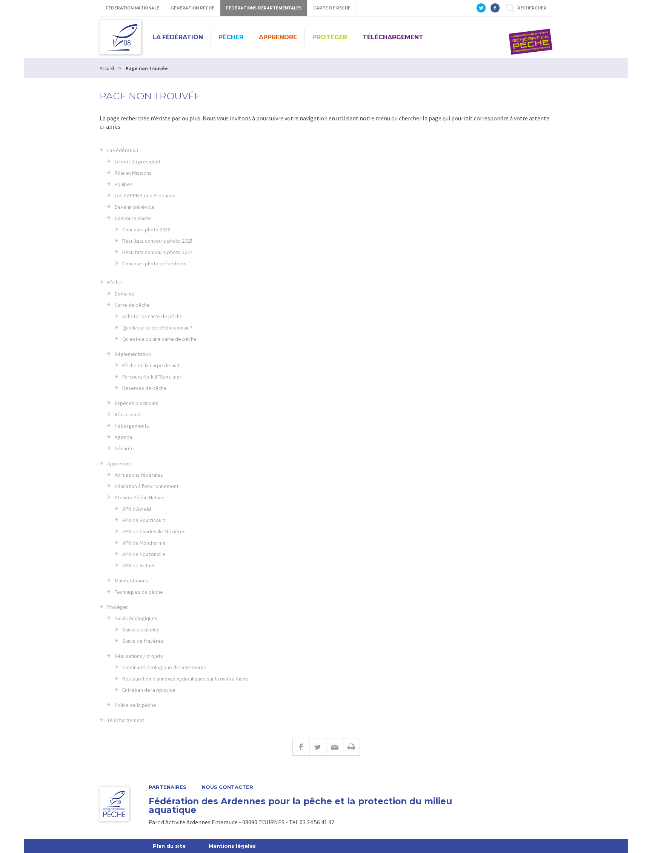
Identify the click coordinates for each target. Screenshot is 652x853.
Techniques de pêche (139, 591)
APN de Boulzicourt (143, 520)
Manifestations (131, 580)
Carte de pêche (132, 305)
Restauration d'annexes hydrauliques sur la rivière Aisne (185, 678)
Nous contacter (227, 787)
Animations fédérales (139, 474)
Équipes (124, 184)
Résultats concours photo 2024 (157, 252)
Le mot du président (137, 161)
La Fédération (177, 37)
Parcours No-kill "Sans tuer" (152, 376)
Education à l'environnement (146, 486)
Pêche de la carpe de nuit (151, 365)
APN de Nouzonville (144, 554)
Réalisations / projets (139, 656)
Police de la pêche (135, 705)
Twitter (317, 747)
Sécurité (124, 448)
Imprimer (351, 747)
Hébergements (132, 425)
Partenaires (167, 787)
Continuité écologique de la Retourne (164, 667)
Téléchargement (393, 37)
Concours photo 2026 (146, 229)
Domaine (124, 293)
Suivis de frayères (142, 640)
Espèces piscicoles (136, 403)
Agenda (123, 437)
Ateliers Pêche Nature (139, 497)
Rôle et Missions (133, 172)
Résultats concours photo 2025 (157, 240)
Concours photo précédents (154, 263)
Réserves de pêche (144, 388)
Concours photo (133, 218)
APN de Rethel (138, 565)
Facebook (300, 747)
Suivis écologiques (136, 618)
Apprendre (278, 37)
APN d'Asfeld (136, 508)
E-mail (334, 747)
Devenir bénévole (135, 206)
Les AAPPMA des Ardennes (145, 195)
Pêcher (230, 37)
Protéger (329, 37)
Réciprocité (128, 414)
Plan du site (169, 846)
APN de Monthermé (144, 542)
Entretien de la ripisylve (148, 690)
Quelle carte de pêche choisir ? (157, 327)
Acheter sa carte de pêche (152, 316)
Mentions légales (232, 846)
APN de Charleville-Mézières (154, 531)
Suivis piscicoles (141, 629)
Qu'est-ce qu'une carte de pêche (159, 339)
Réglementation (133, 354)
